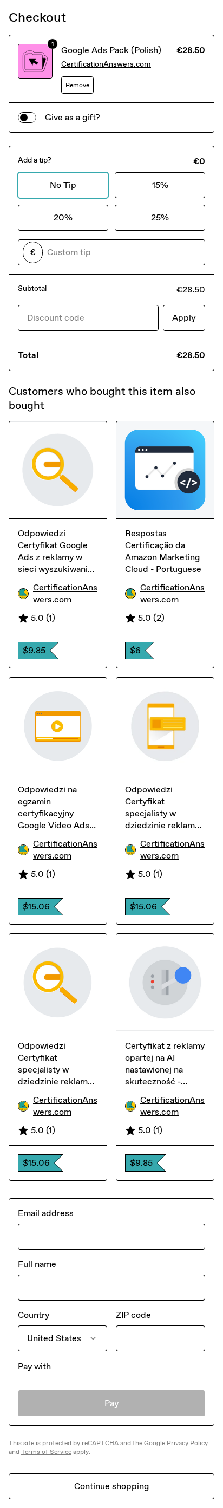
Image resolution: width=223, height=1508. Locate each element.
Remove (77, 85)
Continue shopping (111, 1486)
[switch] (27, 117)
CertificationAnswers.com (106, 64)
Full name (37, 1264)
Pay (111, 1403)
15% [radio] (160, 185)
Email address (46, 1213)
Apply (184, 318)
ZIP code (133, 1315)
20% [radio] (63, 217)
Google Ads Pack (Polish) (111, 50)
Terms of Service (46, 1451)
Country (33, 1315)
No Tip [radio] (63, 185)
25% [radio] (160, 217)
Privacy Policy (187, 1443)
